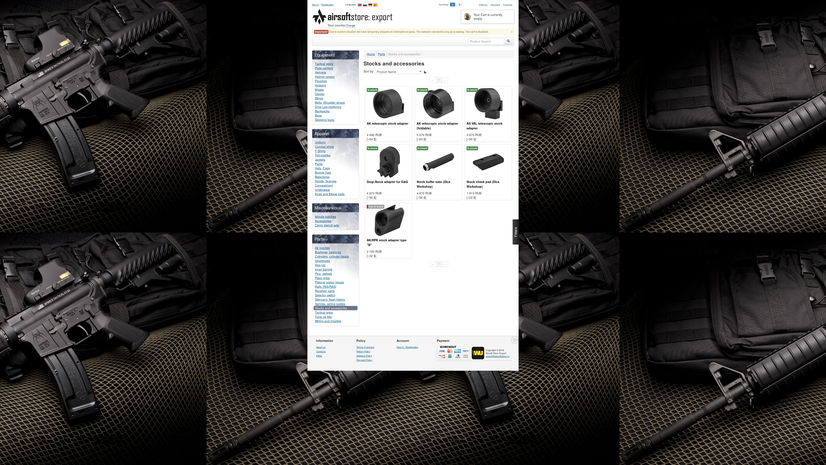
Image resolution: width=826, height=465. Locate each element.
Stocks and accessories (331, 308)
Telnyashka (322, 155)
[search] (508, 41)
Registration (327, 4)
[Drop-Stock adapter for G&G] (388, 161)
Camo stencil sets (327, 225)
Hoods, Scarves (325, 181)
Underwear (322, 190)
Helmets (320, 72)
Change (350, 25)
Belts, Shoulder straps (330, 102)
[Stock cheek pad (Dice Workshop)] (488, 161)
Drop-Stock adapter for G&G (387, 182)
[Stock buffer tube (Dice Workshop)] (438, 161)
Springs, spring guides (330, 304)
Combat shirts (324, 146)
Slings (319, 98)
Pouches (321, 81)
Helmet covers (324, 76)
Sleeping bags (324, 120)
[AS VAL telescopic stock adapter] (488, 103)
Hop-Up (320, 265)
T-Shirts (320, 151)
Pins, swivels (323, 273)
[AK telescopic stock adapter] (388, 103)
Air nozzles (322, 248)
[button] (516, 232)
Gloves (319, 94)
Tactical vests (324, 64)
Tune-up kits (323, 317)
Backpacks (322, 111)
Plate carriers (324, 68)
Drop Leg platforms (328, 107)
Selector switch (325, 295)
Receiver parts (325, 291)
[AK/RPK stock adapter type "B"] (388, 220)
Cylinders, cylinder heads (332, 256)
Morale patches (325, 216)
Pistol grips (322, 278)
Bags (318, 115)
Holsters (320, 85)
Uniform (320, 142)
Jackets (320, 159)
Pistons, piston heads (329, 282)
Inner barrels (323, 269)
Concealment (324, 185)
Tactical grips (324, 312)
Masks (319, 89)
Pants (319, 164)
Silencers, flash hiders (330, 299)
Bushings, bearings (328, 252)
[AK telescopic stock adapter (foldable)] (438, 103)
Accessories (323, 221)
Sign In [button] (315, 4)
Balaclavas (322, 177)
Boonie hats (323, 172)
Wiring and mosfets (328, 321)
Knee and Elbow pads (330, 194)
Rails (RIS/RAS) (325, 286)
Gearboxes (322, 261)
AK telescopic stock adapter (387, 123)
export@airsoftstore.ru (497, 356)
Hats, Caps (322, 168)
